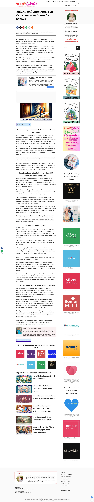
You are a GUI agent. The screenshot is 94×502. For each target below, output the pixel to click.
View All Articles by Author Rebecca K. (45, 335)
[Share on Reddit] (32, 27)
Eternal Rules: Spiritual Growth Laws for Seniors (24, 380)
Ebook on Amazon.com (33, 335)
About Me (20, 473)
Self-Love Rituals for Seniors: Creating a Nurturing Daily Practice (24, 390)
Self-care (18, 206)
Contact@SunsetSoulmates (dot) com (24, 492)
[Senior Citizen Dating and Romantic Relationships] (26, 3)
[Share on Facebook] (17, 27)
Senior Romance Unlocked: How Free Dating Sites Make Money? (24, 400)
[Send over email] (26, 27)
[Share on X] (20, 27)
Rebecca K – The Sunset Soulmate (32, 328)
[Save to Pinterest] (23, 27)
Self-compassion (20, 262)
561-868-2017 (21, 491)
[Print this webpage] (29, 27)
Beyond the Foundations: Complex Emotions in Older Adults (24, 421)
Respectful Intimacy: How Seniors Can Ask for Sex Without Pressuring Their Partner (24, 409)
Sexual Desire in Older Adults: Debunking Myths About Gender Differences (24, 431)
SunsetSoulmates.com (43, 331)
